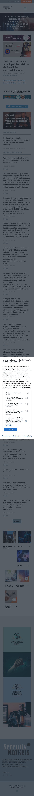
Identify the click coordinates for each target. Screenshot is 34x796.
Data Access (17, 436)
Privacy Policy (28, 436)
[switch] (26, 398)
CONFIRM (10, 429)
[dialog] (17, 398)
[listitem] (17, 393)
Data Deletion (6, 436)
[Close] (30, 360)
